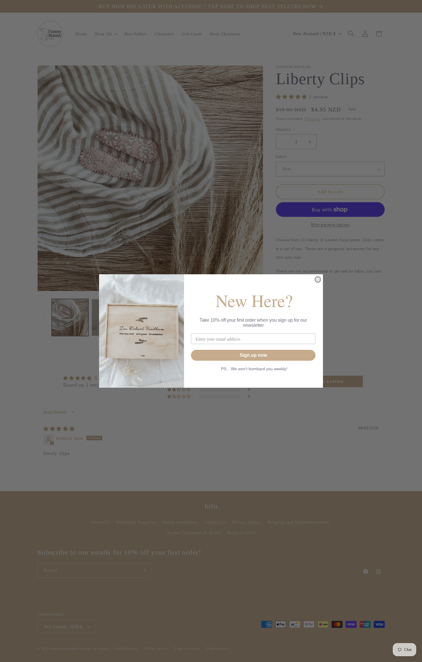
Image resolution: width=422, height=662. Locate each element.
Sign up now (253, 355)
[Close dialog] (318, 279)
